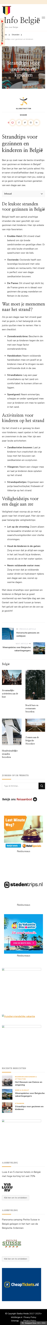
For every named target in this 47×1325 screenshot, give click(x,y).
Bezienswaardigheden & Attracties (26, 1078)
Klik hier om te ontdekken (15, 1197)
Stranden (23, 55)
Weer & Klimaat (22, 1090)
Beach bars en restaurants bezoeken (31, 708)
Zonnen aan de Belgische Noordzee (32, 740)
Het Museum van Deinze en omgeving (28, 1083)
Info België (22, 21)
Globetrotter (23, 109)
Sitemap (15, 1320)
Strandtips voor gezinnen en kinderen (29, 1108)
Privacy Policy (30, 1317)
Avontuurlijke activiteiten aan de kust (10, 693)
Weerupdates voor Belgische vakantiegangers (30, 1094)
